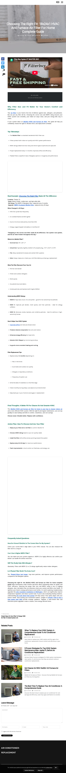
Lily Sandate (21, 35)
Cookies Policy (48, 767)
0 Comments (45, 35)
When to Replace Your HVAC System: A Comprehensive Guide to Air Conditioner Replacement (40, 632)
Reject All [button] (40, 770)
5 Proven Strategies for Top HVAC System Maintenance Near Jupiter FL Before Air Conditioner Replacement (41, 650)
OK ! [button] (56, 767)
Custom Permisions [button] (29, 770)
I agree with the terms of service (12, 731)
